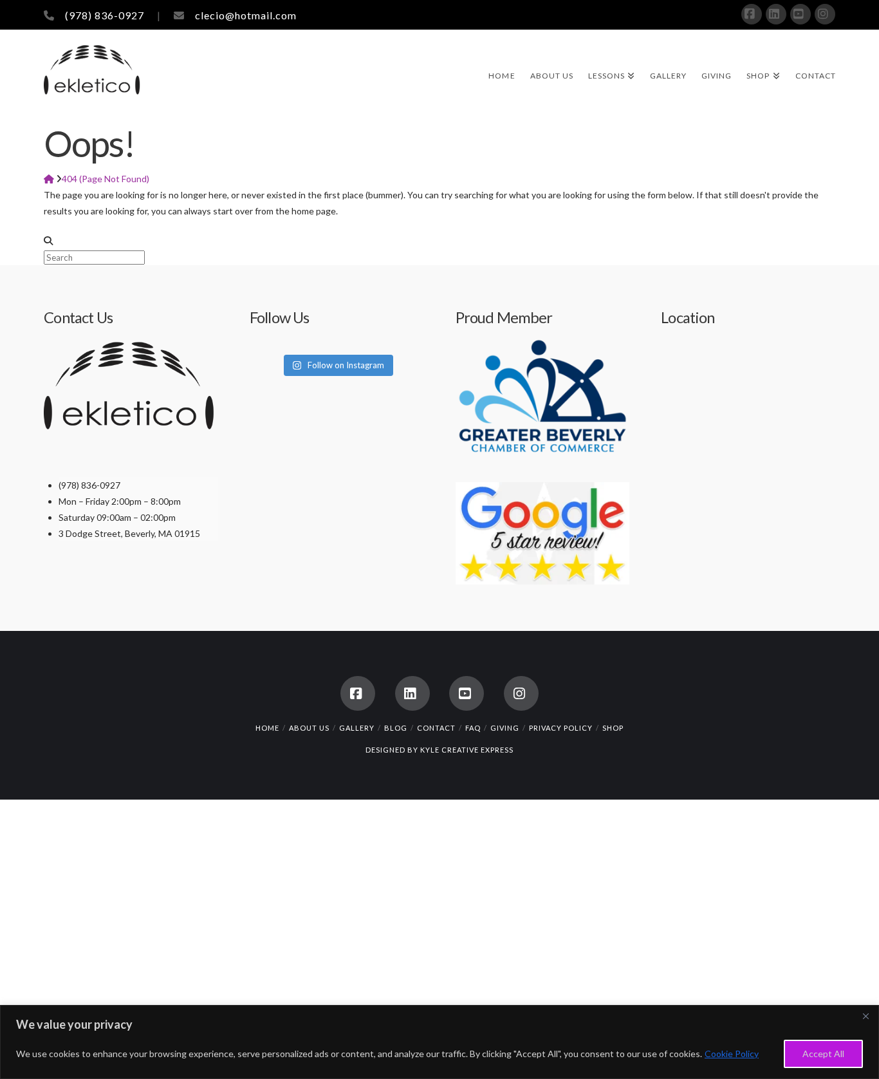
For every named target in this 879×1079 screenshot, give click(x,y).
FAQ (473, 728)
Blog (395, 728)
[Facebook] (751, 14)
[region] (439, 1042)
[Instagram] (825, 14)
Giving (504, 728)
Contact (436, 728)
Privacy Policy (561, 728)
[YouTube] (800, 14)
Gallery (357, 728)
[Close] (865, 1016)
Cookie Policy (732, 1053)
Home (267, 728)
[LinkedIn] (776, 14)
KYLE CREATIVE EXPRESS (467, 750)
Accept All (823, 1053)
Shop (613, 728)
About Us (309, 728)
